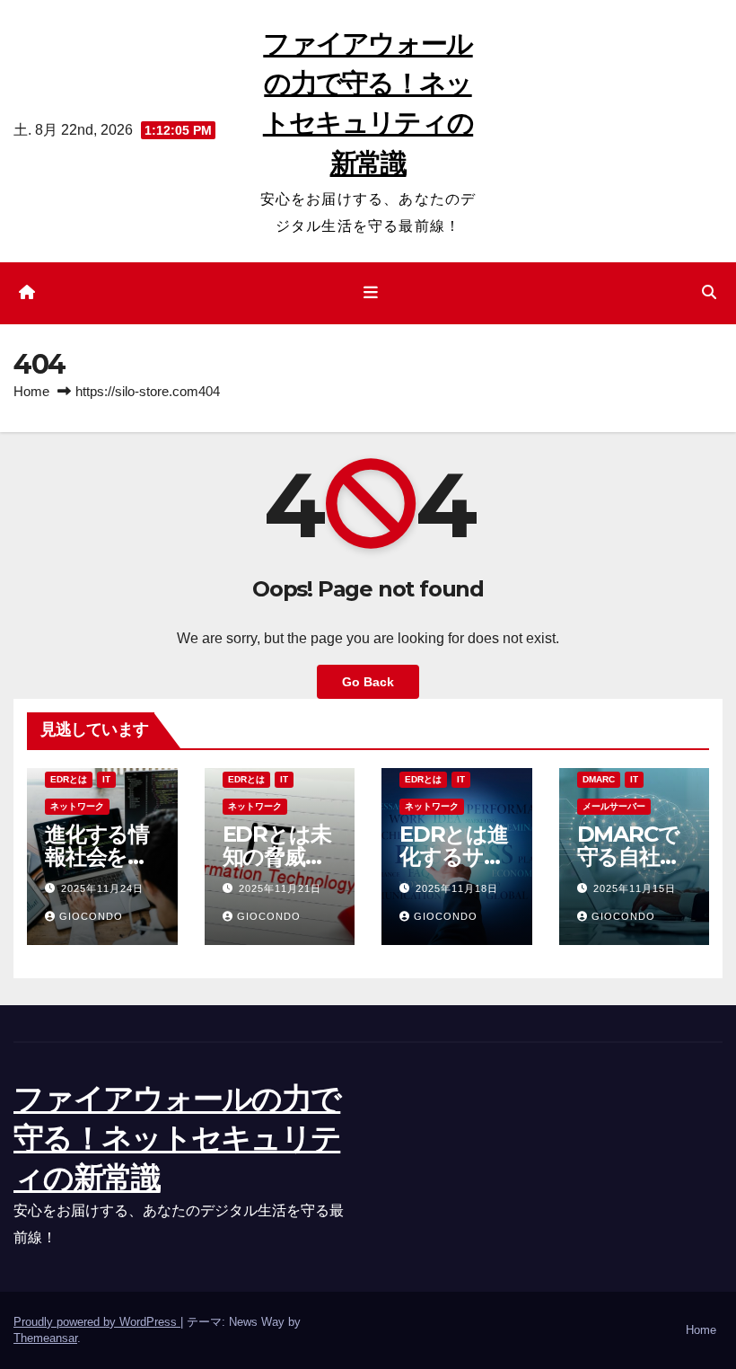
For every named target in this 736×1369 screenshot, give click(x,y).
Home (31, 391)
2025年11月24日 (102, 888)
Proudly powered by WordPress (96, 1322)
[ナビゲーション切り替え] (372, 293)
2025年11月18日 (457, 888)
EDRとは (68, 779)
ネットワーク (77, 806)
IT (106, 779)
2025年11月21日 (280, 888)
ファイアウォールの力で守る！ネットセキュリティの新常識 (176, 1138)
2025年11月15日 (634, 888)
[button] (709, 292)
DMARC (599, 779)
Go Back (368, 682)
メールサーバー (614, 806)
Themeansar (45, 1338)
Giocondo (91, 916)
